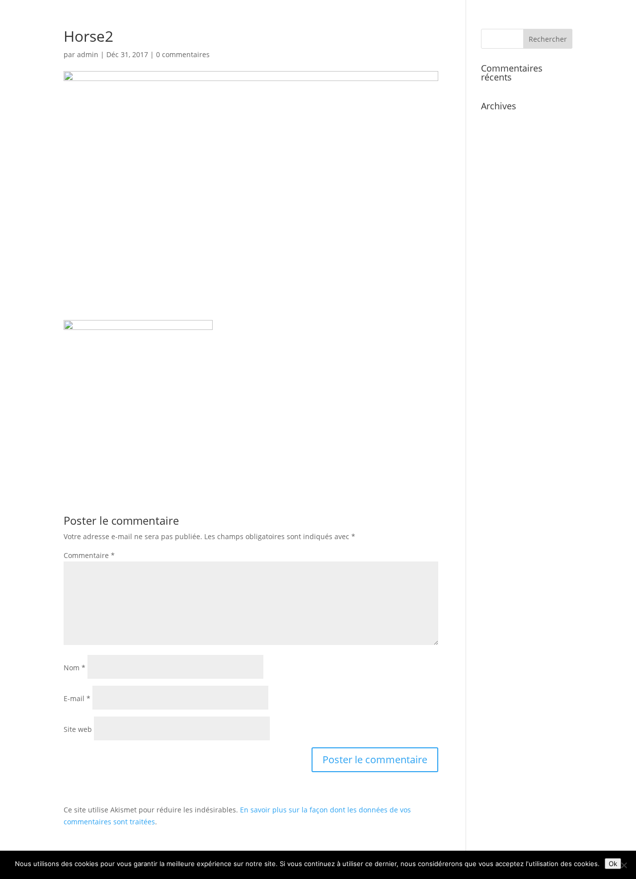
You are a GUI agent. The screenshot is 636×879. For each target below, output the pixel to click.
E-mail (77, 698)
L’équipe (502, 35)
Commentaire (89, 555)
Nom (74, 667)
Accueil (422, 35)
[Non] (624, 865)
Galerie (541, 35)
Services (461, 35)
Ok (613, 864)
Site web (78, 729)
